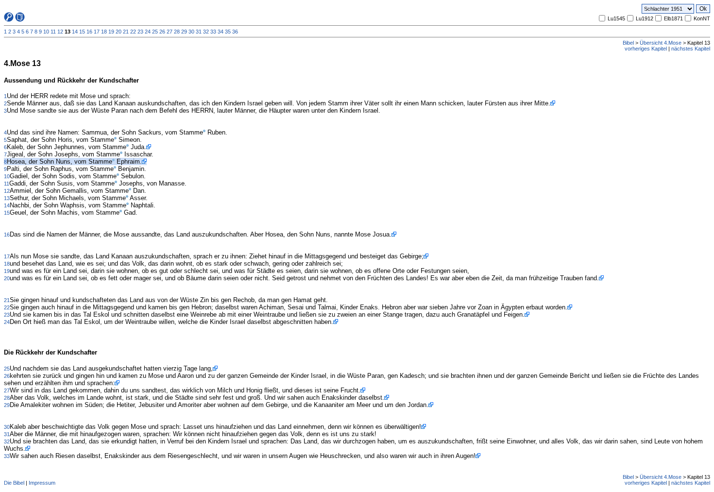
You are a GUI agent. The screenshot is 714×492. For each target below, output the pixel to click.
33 (213, 31)
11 (53, 31)
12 (60, 31)
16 (89, 31)
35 (228, 31)
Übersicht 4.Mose (660, 43)
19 (111, 31)
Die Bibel (14, 483)
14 (75, 31)
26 (162, 31)
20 (118, 31)
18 (104, 31)
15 (82, 31)
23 (140, 31)
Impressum (42, 483)
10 (46, 31)
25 (155, 31)
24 (148, 31)
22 (133, 31)
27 (169, 31)
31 (199, 31)
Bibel (628, 43)
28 (177, 31)
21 (126, 31)
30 (191, 31)
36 (235, 31)
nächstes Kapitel (690, 48)
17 (97, 31)
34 (220, 31)
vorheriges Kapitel (646, 48)
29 (184, 31)
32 (206, 31)
